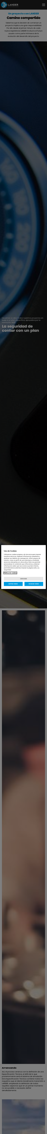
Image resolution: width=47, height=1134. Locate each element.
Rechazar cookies (34, 584)
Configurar (23, 579)
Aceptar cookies (13, 584)
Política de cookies (10, 573)
